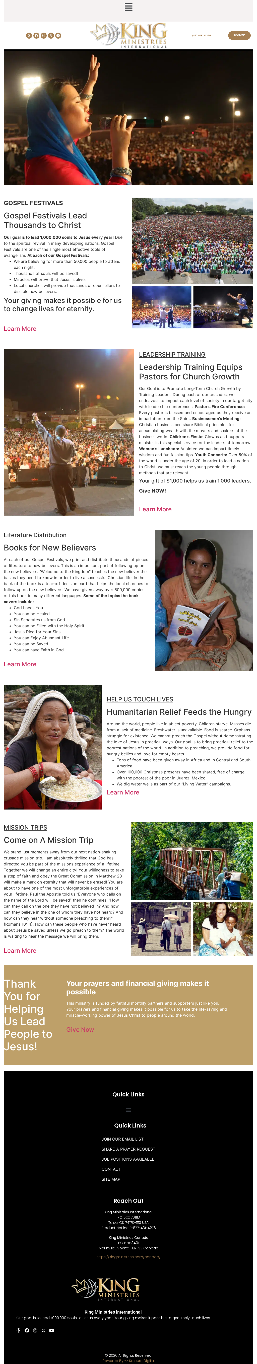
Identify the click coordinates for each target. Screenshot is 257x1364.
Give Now (80, 1029)
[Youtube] (58, 36)
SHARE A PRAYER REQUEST (128, 1149)
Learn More (20, 328)
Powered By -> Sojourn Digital (129, 1360)
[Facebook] (36, 36)
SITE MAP (111, 1179)
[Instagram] (44, 36)
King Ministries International (113, 1312)
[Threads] (29, 36)
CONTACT (111, 1169)
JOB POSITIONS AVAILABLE (128, 1159)
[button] (128, 8)
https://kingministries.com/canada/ (128, 1256)
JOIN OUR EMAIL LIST (123, 1139)
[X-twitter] (51, 36)
